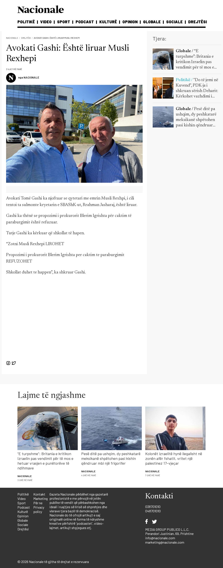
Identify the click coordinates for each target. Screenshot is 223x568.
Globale (152, 21)
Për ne (37, 503)
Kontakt (39, 494)
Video (46, 21)
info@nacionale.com (160, 538)
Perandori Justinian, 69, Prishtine (169, 533)
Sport (63, 21)
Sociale (174, 21)
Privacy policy (38, 509)
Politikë (26, 21)
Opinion (130, 21)
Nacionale (12, 38)
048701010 (153, 511)
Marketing (40, 498)
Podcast (85, 21)
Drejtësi (197, 21)
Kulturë (108, 21)
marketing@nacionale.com (164, 542)
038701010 (152, 506)
